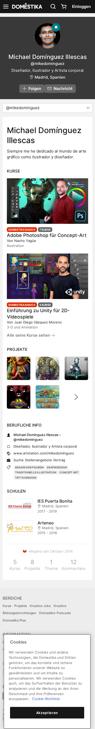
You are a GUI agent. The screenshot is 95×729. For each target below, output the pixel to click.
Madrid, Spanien (50, 77)
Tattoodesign (25, 477)
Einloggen (81, 6)
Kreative (60, 606)
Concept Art (69, 472)
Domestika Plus (14, 620)
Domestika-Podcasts (55, 613)
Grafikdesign (57, 467)
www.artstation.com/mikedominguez (43, 453)
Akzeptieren (47, 713)
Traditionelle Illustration (35, 472)
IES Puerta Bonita (54, 501)
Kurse (7, 606)
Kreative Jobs (40, 606)
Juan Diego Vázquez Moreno (38, 322)
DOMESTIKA (26, 6)
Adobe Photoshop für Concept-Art (47, 235)
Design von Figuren (29, 467)
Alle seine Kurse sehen (29, 335)
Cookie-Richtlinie (46, 699)
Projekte (20, 606)
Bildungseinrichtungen (19, 613)
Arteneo (45, 522)
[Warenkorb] (63, 6)
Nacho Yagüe (25, 241)
